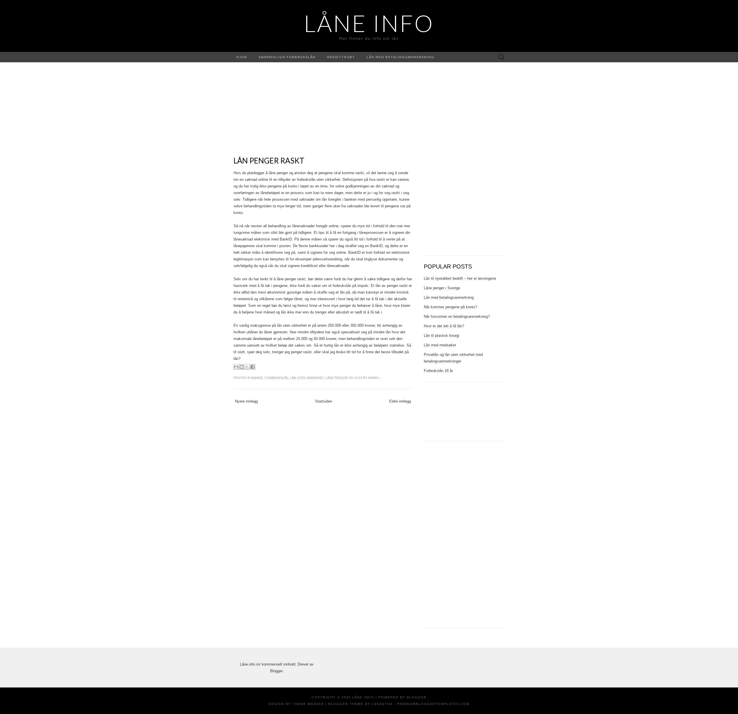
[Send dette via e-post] (236, 367)
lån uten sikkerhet (307, 377)
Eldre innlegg (400, 401)
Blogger (276, 671)
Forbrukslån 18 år (438, 371)
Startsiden (323, 401)
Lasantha (382, 704)
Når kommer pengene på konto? (450, 307)
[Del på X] (247, 367)
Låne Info (369, 23)
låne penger (336, 377)
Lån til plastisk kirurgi (441, 335)
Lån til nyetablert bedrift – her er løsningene (460, 278)
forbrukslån (276, 377)
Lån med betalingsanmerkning (400, 57)
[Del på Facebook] (252, 367)
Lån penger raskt (269, 160)
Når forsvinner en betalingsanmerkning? (457, 316)
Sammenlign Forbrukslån (287, 57)
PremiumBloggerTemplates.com (433, 704)
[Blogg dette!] (241, 367)
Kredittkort (341, 57)
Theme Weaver (308, 704)
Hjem (241, 57)
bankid (257, 377)
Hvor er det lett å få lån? (444, 326)
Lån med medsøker (440, 345)
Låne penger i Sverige (442, 288)
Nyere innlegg (246, 401)
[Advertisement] (323, 116)
